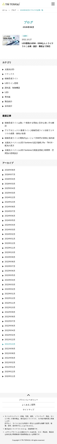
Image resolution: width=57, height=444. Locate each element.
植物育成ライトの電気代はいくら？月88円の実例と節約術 (29, 138)
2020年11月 (10, 376)
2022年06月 (10, 326)
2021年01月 (10, 367)
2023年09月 (10, 257)
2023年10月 (10, 252)
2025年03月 (10, 193)
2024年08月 (10, 207)
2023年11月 (10, 248)
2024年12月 (10, 197)
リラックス (9, 74)
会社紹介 (8, 106)
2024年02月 (10, 234)
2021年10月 (10, 344)
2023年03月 (10, 284)
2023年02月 (10, 289)
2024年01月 (10, 239)
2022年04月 (10, 330)
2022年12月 (10, 298)
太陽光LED (9, 69)
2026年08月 (10, 170)
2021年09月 (10, 349)
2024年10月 (10, 202)
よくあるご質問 (28, 405)
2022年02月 (10, 335)
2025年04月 (10, 188)
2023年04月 (10, 280)
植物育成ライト (11, 78)
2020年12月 (10, 371)
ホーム (4, 10)
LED (7, 92)
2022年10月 (10, 307)
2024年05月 (10, 220)
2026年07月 (10, 174)
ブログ (13, 10)
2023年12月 (10, 243)
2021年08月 (10, 353)
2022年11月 (10, 303)
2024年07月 (10, 211)
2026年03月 (10, 184)
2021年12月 (10, 339)
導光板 (7, 97)
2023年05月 (10, 275)
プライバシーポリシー (28, 400)
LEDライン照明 (11, 83)
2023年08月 (10, 262)
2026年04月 (10, 179)
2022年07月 (10, 321)
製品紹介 (8, 101)
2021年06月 (10, 358)
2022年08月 (10, 317)
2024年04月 (10, 225)
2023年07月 (10, 266)
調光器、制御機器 (12, 88)
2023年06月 (10, 271)
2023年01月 (10, 294)
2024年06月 (10, 216)
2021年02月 (10, 362)
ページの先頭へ (28, 395)
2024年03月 (10, 230)
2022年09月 (10, 312)
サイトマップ (28, 410)
